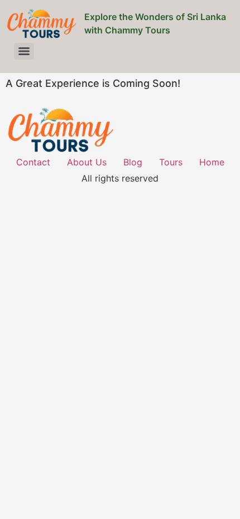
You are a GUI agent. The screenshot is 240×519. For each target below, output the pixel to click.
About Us (87, 162)
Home (211, 162)
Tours (171, 162)
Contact (33, 162)
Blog (132, 162)
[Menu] (24, 51)
